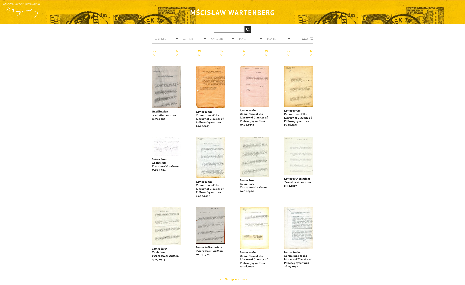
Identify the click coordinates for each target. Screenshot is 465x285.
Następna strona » (236, 279)
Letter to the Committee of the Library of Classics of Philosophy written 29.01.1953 (210, 119)
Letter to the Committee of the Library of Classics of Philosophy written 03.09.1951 (210, 189)
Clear (305, 39)
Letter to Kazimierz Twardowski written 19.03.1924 (209, 251)
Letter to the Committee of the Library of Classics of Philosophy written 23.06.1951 (298, 118)
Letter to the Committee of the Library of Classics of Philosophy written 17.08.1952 (254, 259)
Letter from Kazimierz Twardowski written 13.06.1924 (165, 164)
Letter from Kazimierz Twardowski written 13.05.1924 (165, 254)
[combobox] (165, 38)
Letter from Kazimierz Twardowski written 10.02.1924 (253, 185)
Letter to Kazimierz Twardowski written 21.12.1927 (297, 182)
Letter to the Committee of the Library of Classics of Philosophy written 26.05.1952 (298, 259)
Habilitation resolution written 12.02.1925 (164, 115)
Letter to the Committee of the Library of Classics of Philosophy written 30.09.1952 (254, 117)
